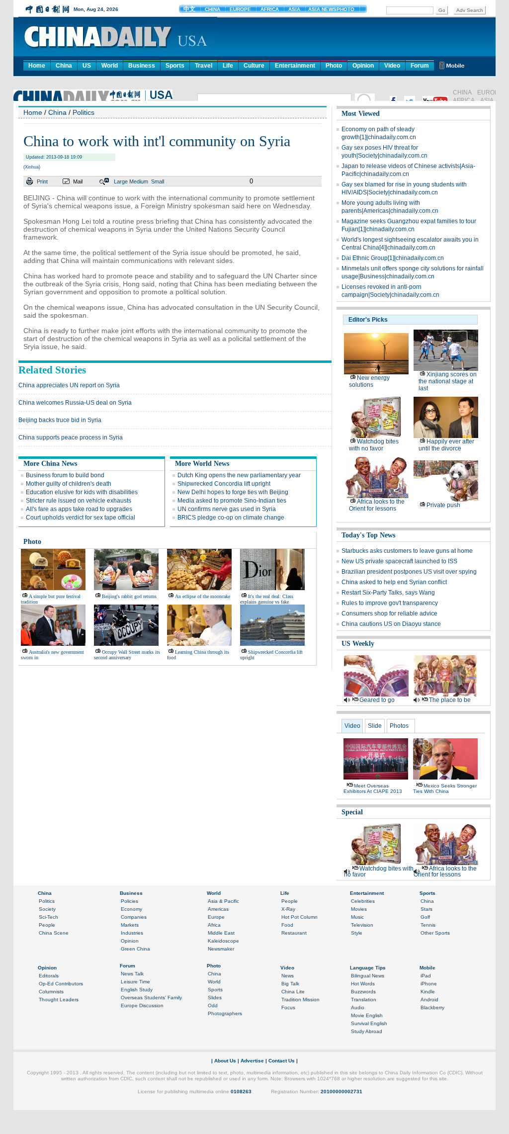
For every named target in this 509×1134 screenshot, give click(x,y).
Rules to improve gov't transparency (389, 603)
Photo (334, 65)
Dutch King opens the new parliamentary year (239, 475)
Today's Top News (368, 535)
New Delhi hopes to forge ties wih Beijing (232, 492)
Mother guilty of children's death (68, 483)
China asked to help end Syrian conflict (394, 582)
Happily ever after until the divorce (446, 445)
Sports (175, 65)
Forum (420, 65)
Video (392, 65)
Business (141, 65)
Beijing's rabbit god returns (129, 596)
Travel (203, 65)
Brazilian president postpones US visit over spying (409, 571)
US (87, 65)
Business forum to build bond (65, 475)
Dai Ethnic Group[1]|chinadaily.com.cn (392, 258)
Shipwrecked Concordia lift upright (223, 483)
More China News (50, 463)
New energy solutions (369, 381)
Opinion (363, 65)
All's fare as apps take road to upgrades (79, 509)
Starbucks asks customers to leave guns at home (407, 550)
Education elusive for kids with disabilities (82, 492)
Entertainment (295, 65)
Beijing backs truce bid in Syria (59, 420)
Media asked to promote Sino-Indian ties (231, 500)
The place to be (450, 700)
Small (157, 181)
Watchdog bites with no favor (374, 445)
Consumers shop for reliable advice (389, 613)
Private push (443, 505)
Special (352, 812)
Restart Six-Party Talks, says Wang (388, 592)
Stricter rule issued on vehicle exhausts (78, 500)
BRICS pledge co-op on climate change (230, 517)
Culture (254, 65)
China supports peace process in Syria (70, 437)
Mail (78, 181)
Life (228, 65)
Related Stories (52, 370)
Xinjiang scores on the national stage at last (448, 381)
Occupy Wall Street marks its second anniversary (127, 654)
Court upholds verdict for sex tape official (80, 517)
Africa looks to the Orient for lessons (377, 505)
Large (121, 181)
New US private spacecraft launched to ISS (399, 561)
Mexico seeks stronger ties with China (445, 788)
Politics (83, 112)
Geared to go (377, 700)
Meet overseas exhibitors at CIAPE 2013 (372, 788)
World (109, 65)
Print (42, 181)
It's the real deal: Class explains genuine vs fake (266, 599)
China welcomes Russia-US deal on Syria (75, 402)
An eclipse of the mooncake (202, 596)
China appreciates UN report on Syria (69, 385)
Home (36, 65)
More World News (202, 463)
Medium (138, 181)
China (64, 65)
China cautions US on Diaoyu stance (391, 623)
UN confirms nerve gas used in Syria (226, 509)
